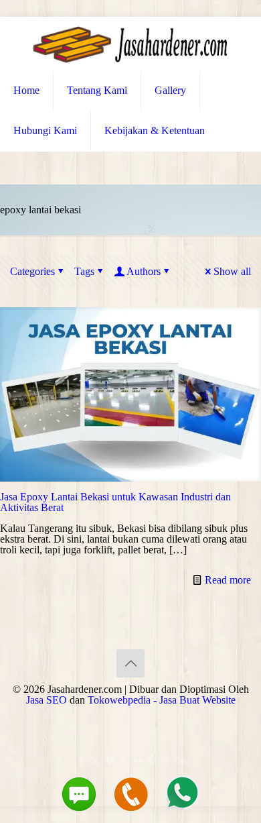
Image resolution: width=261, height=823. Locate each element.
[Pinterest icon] (152, 760)
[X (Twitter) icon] (95, 760)
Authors (143, 271)
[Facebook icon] (81, 760)
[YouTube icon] (123, 760)
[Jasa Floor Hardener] (130, 43)
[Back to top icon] (130, 663)
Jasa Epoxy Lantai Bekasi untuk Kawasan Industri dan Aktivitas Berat (115, 502)
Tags (84, 271)
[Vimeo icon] (109, 760)
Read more (228, 580)
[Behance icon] (180, 760)
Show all (232, 271)
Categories (32, 271)
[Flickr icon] (138, 760)
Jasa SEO (46, 700)
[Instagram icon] (166, 760)
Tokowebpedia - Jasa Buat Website (162, 700)
